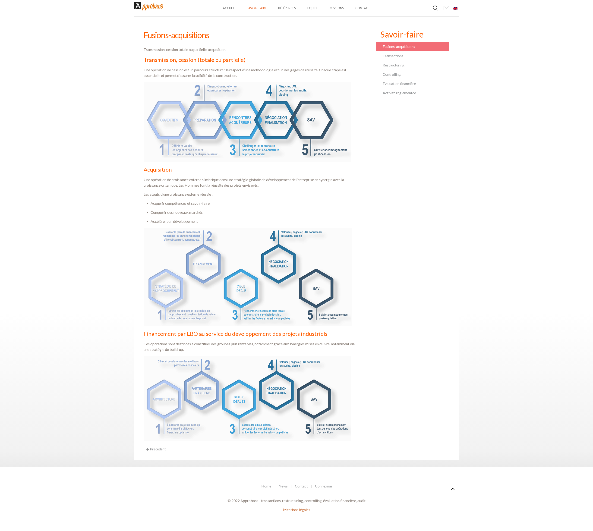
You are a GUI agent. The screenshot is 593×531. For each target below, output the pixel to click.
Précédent (157, 449)
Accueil (229, 8)
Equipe (312, 8)
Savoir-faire (257, 8)
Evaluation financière (399, 83)
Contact (362, 8)
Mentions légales (296, 509)
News (283, 486)
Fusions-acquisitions (399, 46)
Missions (337, 8)
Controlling (392, 74)
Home (266, 486)
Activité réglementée (399, 93)
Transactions (393, 55)
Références (287, 8)
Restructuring (393, 65)
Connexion (323, 486)
